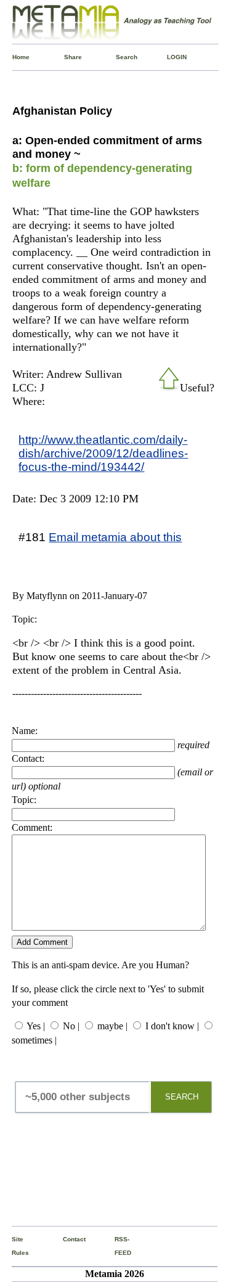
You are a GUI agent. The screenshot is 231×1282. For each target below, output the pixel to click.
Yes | (35, 1026)
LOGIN (169, 57)
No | (71, 1026)
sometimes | (34, 1040)
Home (14, 57)
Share (66, 57)
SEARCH (181, 1096)
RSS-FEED (117, 1246)
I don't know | (172, 1026)
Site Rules (14, 1246)
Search (118, 57)
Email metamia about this (115, 537)
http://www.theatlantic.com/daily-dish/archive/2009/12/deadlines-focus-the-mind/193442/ (103, 453)
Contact (65, 1239)
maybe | (112, 1026)
